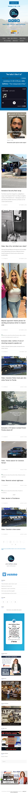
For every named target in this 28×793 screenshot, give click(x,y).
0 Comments (5, 212)
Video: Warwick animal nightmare (12, 488)
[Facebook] (9, 20)
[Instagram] (15, 20)
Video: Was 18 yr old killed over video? (14, 253)
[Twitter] (12, 20)
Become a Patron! (4, 763)
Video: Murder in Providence (10, 506)
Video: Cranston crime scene (10, 537)
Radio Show (22, 38)
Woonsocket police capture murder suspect (9, 591)
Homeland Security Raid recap (11, 198)
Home (4, 38)
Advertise (15, 40)
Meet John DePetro (12, 38)
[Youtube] (18, 20)
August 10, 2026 (16, 148)
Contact (22, 40)
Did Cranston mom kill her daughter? (8, 598)
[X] (7, 609)
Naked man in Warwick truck (19, 150)
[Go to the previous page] (3, 549)
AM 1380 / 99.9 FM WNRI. (11, 78)
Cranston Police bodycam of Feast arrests (8, 600)
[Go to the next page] (15, 552)
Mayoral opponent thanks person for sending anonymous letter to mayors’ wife (13, 330)
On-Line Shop (7, 40)
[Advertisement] (14, 57)
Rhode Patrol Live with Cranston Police (8, 595)
